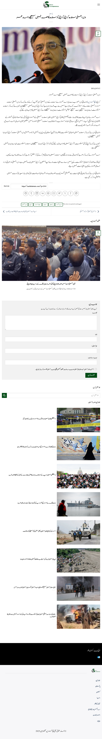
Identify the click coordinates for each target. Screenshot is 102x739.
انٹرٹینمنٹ (96, 715)
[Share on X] (65, 193)
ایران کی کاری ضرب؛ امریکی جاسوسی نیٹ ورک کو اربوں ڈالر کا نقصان (36, 447)
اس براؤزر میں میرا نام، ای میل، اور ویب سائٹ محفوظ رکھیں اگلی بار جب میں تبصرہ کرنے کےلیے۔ (64, 369)
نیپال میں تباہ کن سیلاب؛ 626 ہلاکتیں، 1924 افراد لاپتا (38, 559)
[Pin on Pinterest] (48, 193)
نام (96, 334)
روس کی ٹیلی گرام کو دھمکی (88, 211)
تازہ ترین (98, 680)
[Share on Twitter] (59, 193)
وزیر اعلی (24, 205)
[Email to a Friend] (53, 193)
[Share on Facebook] (70, 193)
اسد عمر (59, 205)
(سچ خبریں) (91, 102)
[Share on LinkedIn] (37, 193)
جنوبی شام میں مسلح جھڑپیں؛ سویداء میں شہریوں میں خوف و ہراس (35, 587)
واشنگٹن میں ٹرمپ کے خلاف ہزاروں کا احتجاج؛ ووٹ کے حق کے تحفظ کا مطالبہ (32, 475)
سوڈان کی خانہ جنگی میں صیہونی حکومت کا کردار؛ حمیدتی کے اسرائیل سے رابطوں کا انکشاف (31, 615)
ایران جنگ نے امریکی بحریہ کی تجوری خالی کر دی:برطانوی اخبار (36, 503)
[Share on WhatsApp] (76, 193)
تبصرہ (94, 313)
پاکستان (51, 14)
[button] (98, 4)
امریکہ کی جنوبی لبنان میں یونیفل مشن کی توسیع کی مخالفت (39, 531)
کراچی (30, 205)
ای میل (94, 346)
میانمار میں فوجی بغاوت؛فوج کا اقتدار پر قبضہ (21, 211)
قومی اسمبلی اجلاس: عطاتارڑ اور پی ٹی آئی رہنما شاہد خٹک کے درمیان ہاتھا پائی (51, 284)
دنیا (98, 698)
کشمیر (98, 692)
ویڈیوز (98, 721)
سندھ (45, 205)
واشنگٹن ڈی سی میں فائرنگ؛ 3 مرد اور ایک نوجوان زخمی (39, 419)
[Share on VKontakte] (42, 193)
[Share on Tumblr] (31, 193)
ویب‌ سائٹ (92, 357)
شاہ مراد (38, 205)
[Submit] (4, 395)
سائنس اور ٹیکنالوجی (94, 709)
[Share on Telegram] (25, 193)
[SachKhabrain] (51, 4)
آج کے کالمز (97, 703)
